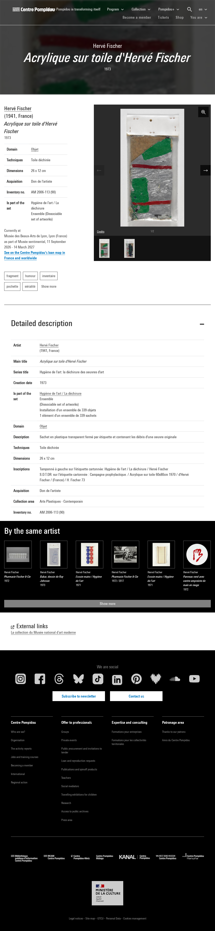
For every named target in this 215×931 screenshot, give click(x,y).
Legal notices (76, 918)
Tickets (163, 17)
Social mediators (70, 786)
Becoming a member (22, 765)
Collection (139, 9)
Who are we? (18, 731)
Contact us (136, 696)
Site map (90, 918)
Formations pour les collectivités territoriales (129, 742)
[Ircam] (57, 860)
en (201, 9)
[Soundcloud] (175, 680)
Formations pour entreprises (127, 731)
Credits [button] (100, 231)
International (18, 774)
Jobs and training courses (24, 757)
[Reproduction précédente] (99, 170)
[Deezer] (155, 680)
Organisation (18, 740)
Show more (107, 603)
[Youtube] (194, 680)
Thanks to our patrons (173, 731)
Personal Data (113, 918)
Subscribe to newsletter (79, 696)
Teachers (66, 777)
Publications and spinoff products (79, 769)
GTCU (100, 918)
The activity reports (21, 748)
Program (113, 9)
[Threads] (59, 680)
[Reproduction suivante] (205, 170)
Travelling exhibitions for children (79, 794)
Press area (66, 820)
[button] (107, 324)
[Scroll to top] (205, 921)
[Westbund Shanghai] (169, 860)
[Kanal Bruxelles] (137, 860)
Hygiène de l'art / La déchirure (60, 393)
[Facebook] (40, 680)
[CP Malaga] (107, 860)
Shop (181, 17)
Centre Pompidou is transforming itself (75, 9)
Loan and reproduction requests (78, 760)
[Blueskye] (78, 680)
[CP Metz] (83, 860)
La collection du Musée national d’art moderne (43, 632)
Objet (34, 149)
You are (196, 17)
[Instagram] (20, 680)
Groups (65, 731)
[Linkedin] (117, 680)
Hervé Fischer (17, 108)
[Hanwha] (193, 860)
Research (66, 803)
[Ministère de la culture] (107, 893)
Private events (69, 740)
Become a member (139, 17)
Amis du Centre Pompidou (176, 740)
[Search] (189, 9)
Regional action (19, 782)
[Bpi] (27, 860)
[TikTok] (98, 680)
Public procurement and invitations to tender (81, 750)
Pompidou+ (166, 9)
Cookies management (134, 918)
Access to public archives (74, 811)
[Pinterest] (136, 680)
